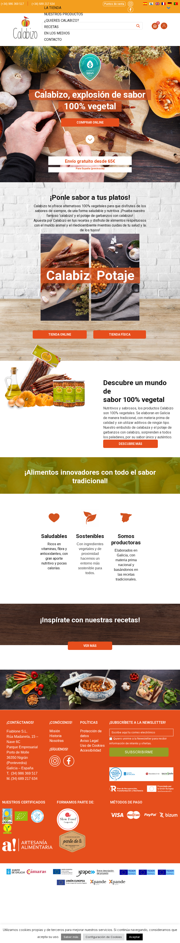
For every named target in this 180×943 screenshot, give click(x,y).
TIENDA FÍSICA (119, 334)
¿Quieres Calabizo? (61, 20)
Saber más (71, 937)
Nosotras (56, 741)
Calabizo (71, 275)
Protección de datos (91, 733)
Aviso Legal (89, 741)
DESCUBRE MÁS (130, 444)
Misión (54, 731)
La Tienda (52, 8)
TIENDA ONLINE (59, 334)
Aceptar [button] (134, 937)
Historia (55, 736)
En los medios (57, 33)
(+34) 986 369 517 (12, 3)
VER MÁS (90, 646)
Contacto (53, 39)
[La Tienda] (90, 139)
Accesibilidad (90, 750)
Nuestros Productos (63, 14)
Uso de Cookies (92, 745)
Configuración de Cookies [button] (104, 937)
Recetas (51, 27)
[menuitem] (176, 3)
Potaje (116, 275)
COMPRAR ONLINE (90, 122)
